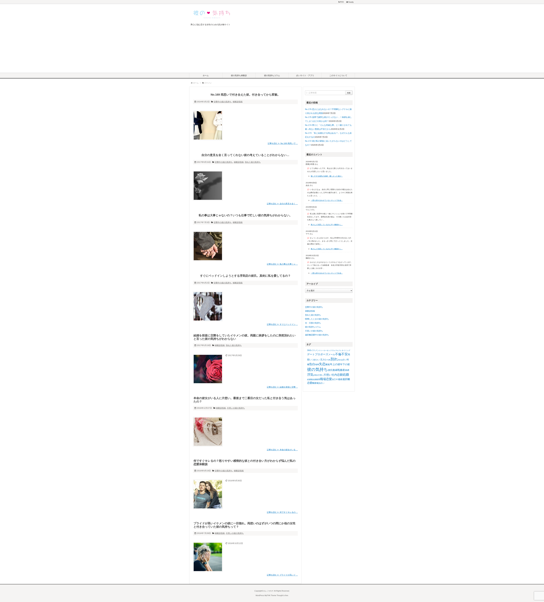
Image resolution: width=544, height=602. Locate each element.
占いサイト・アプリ (305, 75)
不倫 (338, 354)
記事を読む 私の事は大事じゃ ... (282, 264)
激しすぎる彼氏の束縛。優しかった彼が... (327, 176)
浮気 (310, 374)
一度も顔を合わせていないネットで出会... (327, 200)
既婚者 (341, 370)
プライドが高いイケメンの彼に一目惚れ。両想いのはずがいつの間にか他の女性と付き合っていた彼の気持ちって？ (245, 525)
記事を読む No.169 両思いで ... (283, 143)
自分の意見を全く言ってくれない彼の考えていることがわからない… (245, 155)
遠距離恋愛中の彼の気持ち (317, 335)
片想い (328, 374)
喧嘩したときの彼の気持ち (317, 319)
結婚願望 (316, 379)
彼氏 (330, 370)
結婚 (345, 374)
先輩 (329, 360)
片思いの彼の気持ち (236, 408)
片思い (321, 375)
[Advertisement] (272, 51)
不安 (344, 354)
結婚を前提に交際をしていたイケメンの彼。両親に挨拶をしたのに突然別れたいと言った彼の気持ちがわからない (245, 337)
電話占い (320, 383)
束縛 (347, 370)
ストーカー (323, 350)
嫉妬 (327, 364)
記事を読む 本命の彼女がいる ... (282, 450)
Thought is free (282, 595)
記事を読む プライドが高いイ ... (282, 575)
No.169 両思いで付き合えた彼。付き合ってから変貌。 (245, 94)
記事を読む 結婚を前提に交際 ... (282, 387)
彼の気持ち (317, 369)
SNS (309, 350)
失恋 (322, 364)
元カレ (323, 359)
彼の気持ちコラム (272, 75)
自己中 (335, 379)
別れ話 (340, 360)
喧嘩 (317, 364)
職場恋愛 (326, 379)
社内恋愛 (337, 374)
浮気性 (315, 375)
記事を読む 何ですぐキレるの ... (282, 512)
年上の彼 (335, 364)
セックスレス (332, 350)
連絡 (340, 379)
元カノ (317, 360)
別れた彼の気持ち (253, 162)
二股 (313, 360)
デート (311, 354)
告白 (312, 364)
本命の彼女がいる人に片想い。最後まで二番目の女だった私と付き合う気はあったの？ (245, 400)
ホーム (206, 75)
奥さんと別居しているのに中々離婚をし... (327, 225)
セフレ (339, 350)
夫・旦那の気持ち (313, 323)
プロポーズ (321, 354)
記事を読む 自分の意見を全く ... (282, 204)
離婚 (314, 383)
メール (331, 354)
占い (345, 360)
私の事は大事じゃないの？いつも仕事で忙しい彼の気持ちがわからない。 (245, 215)
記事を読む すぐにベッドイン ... (282, 324)
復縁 (334, 370)
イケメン (315, 350)
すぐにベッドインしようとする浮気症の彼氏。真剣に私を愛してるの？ (245, 275)
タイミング (346, 350)
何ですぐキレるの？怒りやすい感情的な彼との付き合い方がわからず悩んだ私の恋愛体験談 (245, 462)
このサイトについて (338, 75)
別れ (334, 359)
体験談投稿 (238, 102)
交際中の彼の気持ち (222, 102)
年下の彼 (345, 364)
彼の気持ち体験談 (239, 75)
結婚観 (310, 379)
